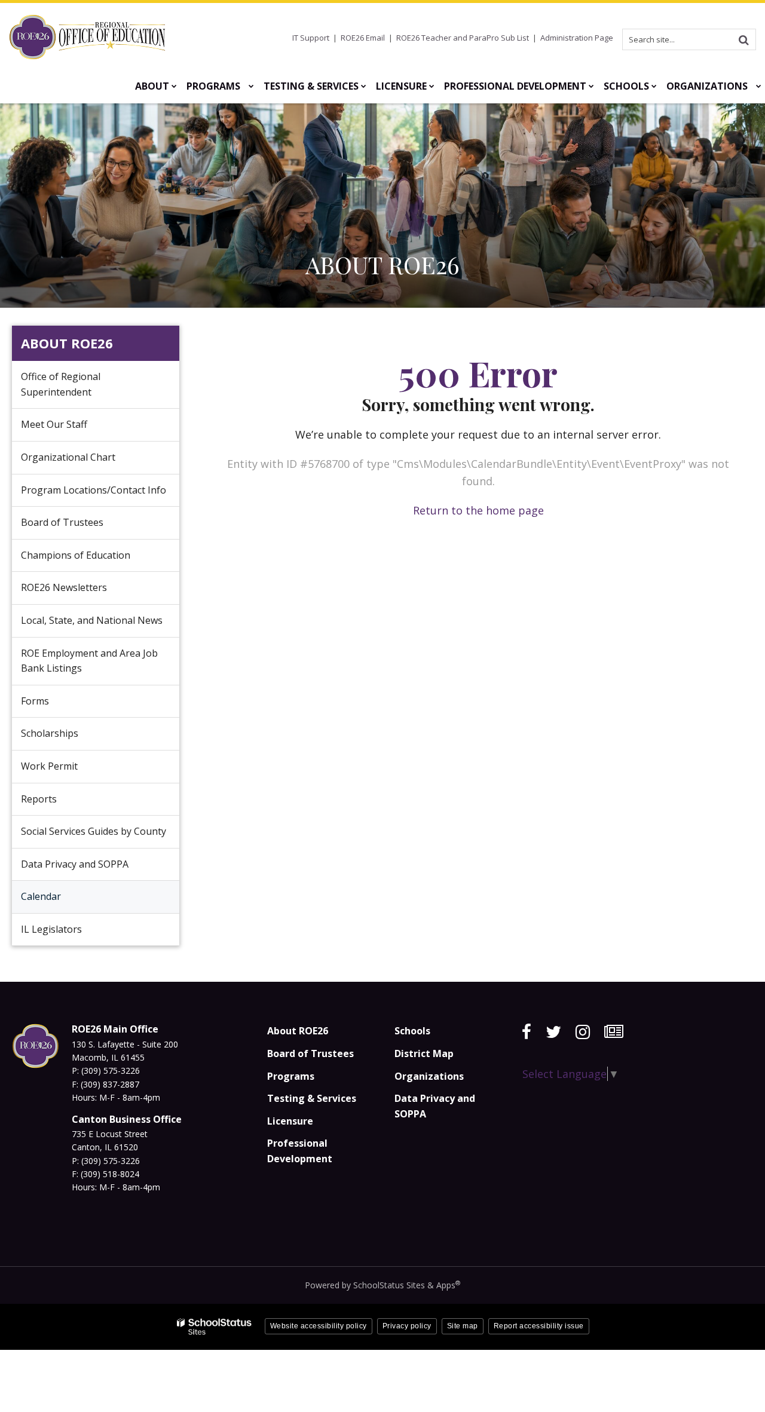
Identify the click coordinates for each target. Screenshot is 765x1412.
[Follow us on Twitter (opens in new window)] (553, 1032)
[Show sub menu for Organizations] (758, 86)
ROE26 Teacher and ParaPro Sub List (462, 37)
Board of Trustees (62, 522)
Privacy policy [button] (407, 1326)
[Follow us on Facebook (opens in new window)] (526, 1032)
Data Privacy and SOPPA (74, 864)
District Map (424, 1053)
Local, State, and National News (92, 620)
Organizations (429, 1076)
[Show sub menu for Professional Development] (591, 86)
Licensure (290, 1121)
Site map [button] (462, 1326)
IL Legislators (51, 929)
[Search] (743, 39)
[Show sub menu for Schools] (654, 86)
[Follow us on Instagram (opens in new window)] (583, 1032)
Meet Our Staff (54, 424)
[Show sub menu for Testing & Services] (363, 86)
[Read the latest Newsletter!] (613, 1032)
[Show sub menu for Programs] (251, 86)
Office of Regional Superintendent (60, 384)
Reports (39, 798)
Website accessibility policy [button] (318, 1326)
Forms (35, 700)
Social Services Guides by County (93, 831)
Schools (412, 1030)
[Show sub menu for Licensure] (431, 86)
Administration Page (576, 37)
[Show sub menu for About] (174, 86)
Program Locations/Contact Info (93, 490)
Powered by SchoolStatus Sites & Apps (382, 1285)
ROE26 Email (363, 37)
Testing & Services (311, 1098)
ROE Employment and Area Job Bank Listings (89, 661)
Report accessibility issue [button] (539, 1326)
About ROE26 (67, 343)
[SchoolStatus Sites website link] (214, 1327)
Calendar (41, 896)
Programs (290, 1076)
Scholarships (49, 733)
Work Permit (49, 766)
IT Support (310, 37)
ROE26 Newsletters (64, 587)
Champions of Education (75, 555)
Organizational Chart (86, 462)
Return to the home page (478, 510)
